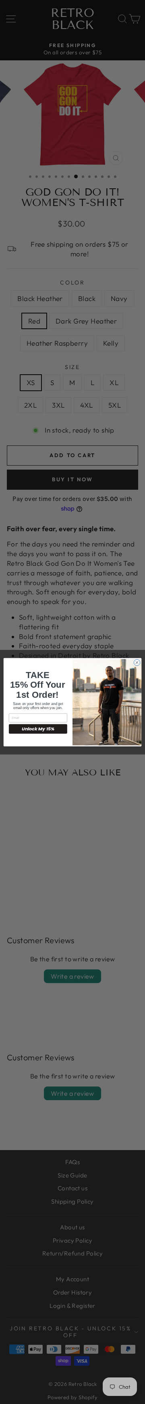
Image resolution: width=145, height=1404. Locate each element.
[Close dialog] (137, 662)
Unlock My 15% (38, 729)
